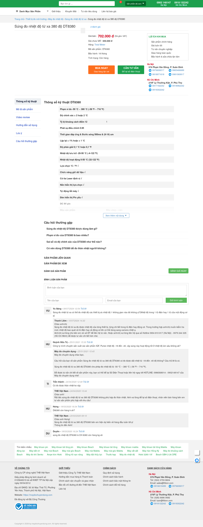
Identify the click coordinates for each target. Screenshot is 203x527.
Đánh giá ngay (178, 270)
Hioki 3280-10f (145, 454)
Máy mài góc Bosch (71, 450)
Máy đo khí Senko (34, 454)
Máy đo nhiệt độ (55, 19)
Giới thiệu (56, 11)
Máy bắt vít (34, 450)
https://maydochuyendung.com (37, 494)
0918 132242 (181, 3)
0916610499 (160, 485)
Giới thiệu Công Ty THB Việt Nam (74, 472)
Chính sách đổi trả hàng (114, 484)
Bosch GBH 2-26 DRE (166, 454)
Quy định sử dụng (111, 472)
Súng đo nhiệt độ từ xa (75, 19)
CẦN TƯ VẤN (131, 69)
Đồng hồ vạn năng (74, 454)
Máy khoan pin (41, 447)
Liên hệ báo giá (109, 11)
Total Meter (100, 44)
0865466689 (178, 70)
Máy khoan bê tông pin (62, 447)
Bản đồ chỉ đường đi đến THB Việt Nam (77, 484)
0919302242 (158, 89)
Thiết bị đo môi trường (36, 19)
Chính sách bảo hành (113, 476)
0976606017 (158, 70)
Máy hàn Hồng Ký (150, 450)
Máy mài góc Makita (113, 450)
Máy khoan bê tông (108, 447)
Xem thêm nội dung (115, 215)
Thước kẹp (111, 454)
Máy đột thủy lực (94, 454)
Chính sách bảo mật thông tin (117, 480)
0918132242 (160, 503)
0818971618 (158, 74)
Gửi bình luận (176, 300)
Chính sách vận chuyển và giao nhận (76, 480)
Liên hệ (62, 488)
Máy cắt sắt (132, 450)
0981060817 (178, 74)
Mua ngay (101, 69)
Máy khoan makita (129, 447)
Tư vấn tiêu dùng (89, 11)
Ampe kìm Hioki (54, 454)
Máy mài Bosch (51, 450)
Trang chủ (19, 19)
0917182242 (158, 85)
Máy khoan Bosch (85, 447)
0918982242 (178, 85)
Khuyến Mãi (70, 11)
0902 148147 (164, 3)
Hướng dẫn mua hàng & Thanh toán (76, 476)
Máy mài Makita (92, 450)
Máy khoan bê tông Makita (154, 447)
